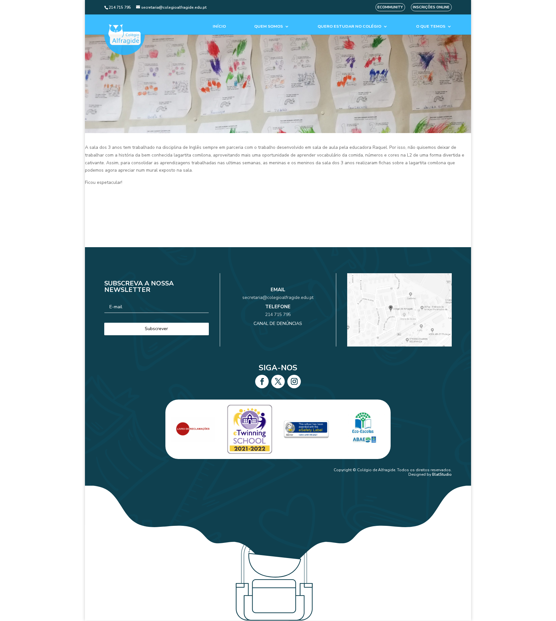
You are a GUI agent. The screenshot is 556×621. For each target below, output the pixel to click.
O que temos (430, 26)
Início (219, 26)
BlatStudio (442, 474)
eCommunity (390, 7)
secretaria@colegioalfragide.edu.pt (277, 297)
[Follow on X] (278, 381)
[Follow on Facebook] (262, 381)
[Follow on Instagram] (294, 381)
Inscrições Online (431, 7)
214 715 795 (278, 314)
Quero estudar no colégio (349, 26)
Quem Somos (268, 26)
